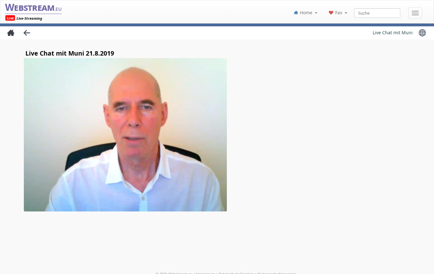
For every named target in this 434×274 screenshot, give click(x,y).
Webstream (33, 7)
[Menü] (415, 13)
